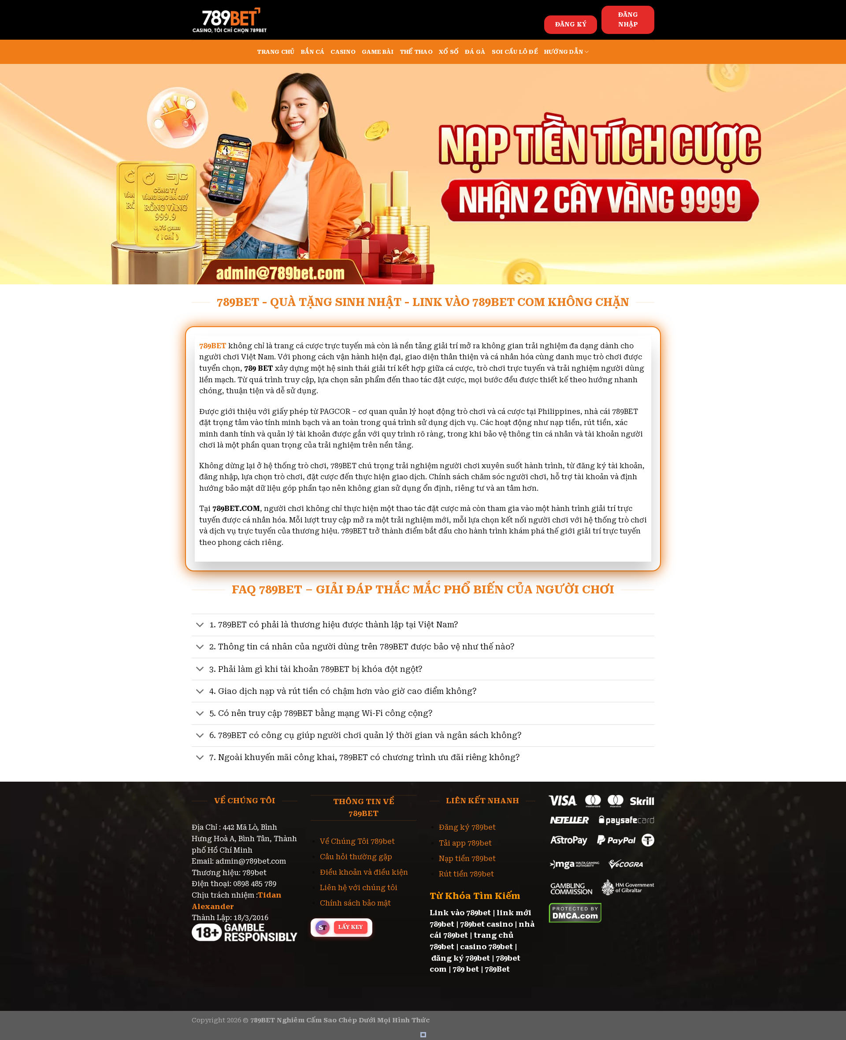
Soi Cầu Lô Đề (515, 51)
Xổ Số (449, 51)
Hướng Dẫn (563, 51)
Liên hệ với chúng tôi (358, 887)
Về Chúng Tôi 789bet (357, 841)
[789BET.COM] (236, 20)
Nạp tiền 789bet (467, 858)
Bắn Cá (313, 51)
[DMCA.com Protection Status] (575, 912)
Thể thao (416, 51)
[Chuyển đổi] (200, 625)
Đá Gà (475, 51)
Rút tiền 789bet (466, 874)
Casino (343, 51)
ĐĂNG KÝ (570, 24)
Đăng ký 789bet (467, 827)
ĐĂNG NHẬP (628, 19)
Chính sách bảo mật (355, 903)
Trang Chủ (275, 51)
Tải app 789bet (465, 843)
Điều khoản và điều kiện (364, 872)
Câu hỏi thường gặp (356, 857)
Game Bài (377, 51)
